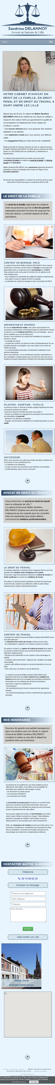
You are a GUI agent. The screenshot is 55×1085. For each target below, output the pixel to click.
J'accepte (34, 1082)
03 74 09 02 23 (29, 878)
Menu (5, 42)
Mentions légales (40, 1071)
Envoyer (27, 929)
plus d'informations (19, 1082)
